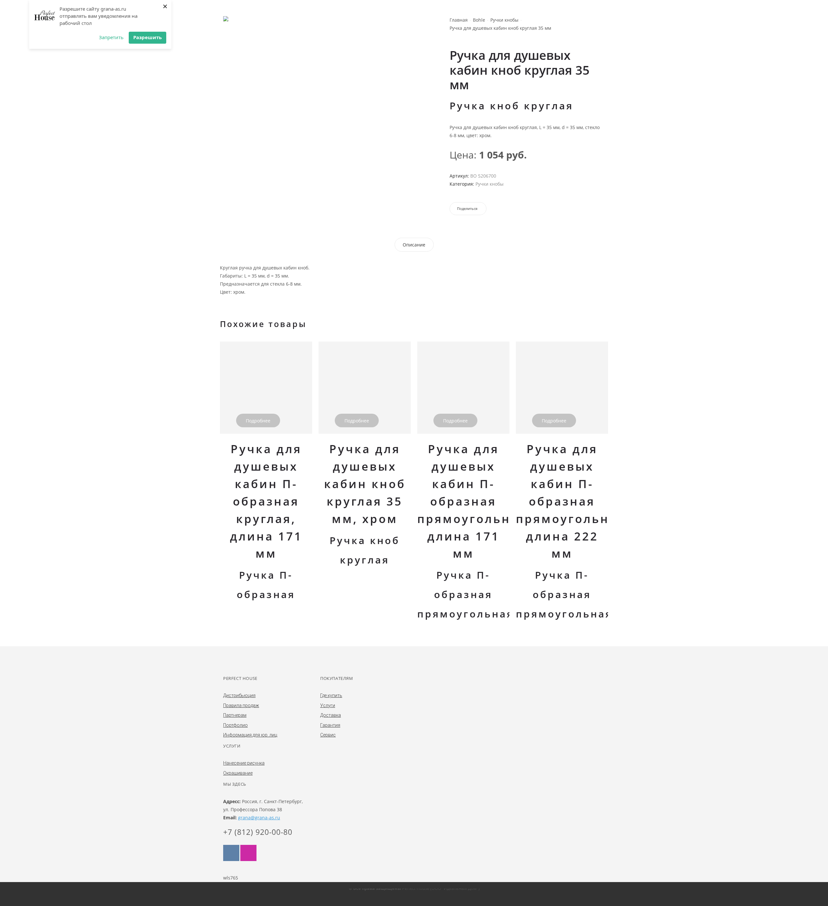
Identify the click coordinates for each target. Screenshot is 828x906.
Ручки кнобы (504, 20)
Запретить (111, 37)
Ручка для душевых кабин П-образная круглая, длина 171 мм (266, 501)
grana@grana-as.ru (259, 817)
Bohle (479, 20)
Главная (459, 20)
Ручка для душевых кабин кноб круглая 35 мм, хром (365, 483)
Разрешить (147, 37)
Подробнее (258, 421)
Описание (414, 245)
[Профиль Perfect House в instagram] (248, 853)
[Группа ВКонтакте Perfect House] (231, 853)
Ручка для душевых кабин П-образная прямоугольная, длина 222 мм (573, 501)
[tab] (414, 245)
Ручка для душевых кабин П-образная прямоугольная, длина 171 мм (474, 501)
